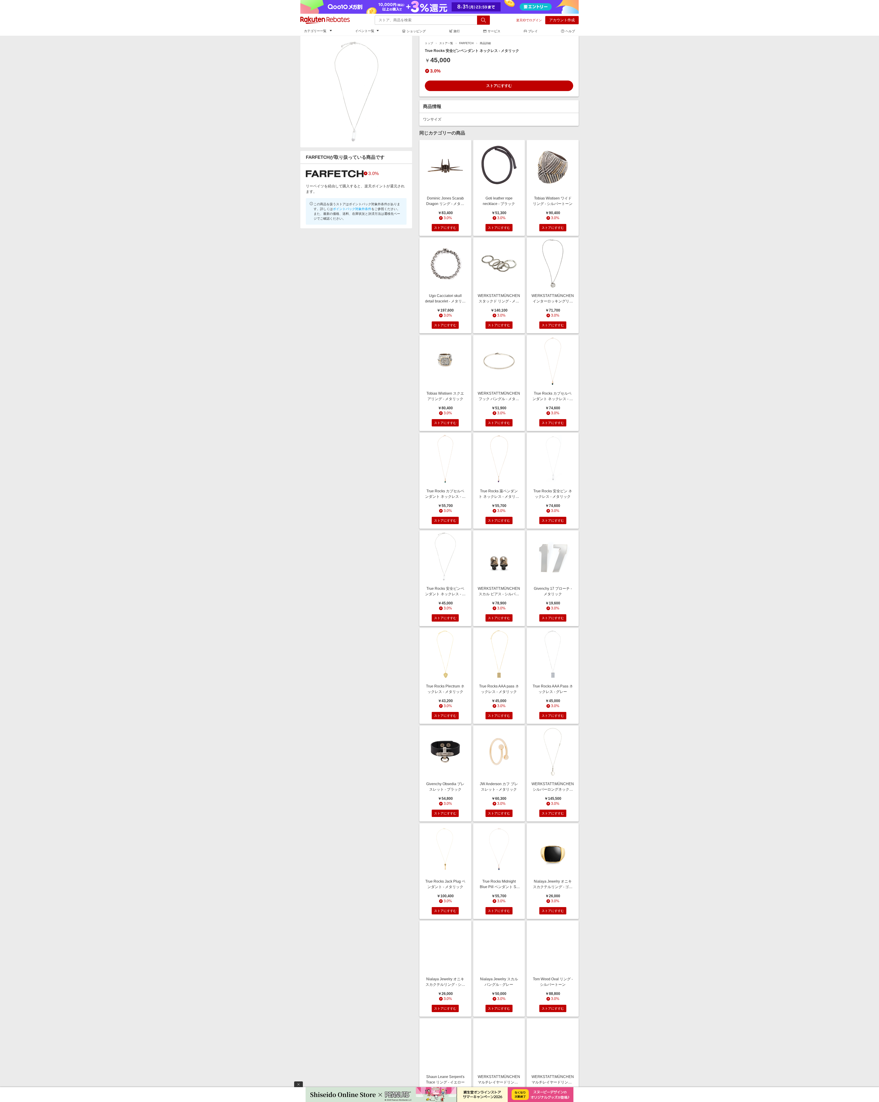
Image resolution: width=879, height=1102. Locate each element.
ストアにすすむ (499, 86)
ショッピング (416, 31)
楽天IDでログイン (529, 20)
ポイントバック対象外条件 (352, 209)
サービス (494, 31)
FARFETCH (466, 43)
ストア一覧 (446, 43)
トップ (429, 43)
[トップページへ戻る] (325, 20)
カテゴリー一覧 (315, 31)
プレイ (533, 31)
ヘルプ (570, 31)
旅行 (456, 31)
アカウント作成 (562, 20)
